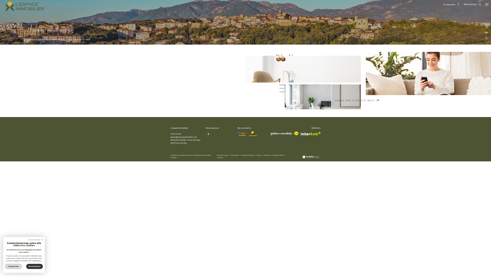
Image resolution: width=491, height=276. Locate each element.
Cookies (220, 157)
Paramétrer (13, 266)
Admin (259, 155)
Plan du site (235, 155)
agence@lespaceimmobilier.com (183, 137)
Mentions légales (247, 155)
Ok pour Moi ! (34, 266)
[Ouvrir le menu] (487, 4)
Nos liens (267, 155)
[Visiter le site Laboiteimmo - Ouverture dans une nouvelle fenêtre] (311, 157)
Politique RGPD (278, 155)
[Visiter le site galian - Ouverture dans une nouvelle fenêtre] (281, 133)
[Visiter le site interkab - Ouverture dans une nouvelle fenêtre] (311, 133)
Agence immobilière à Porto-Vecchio (47, 39)
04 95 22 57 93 (175, 134)
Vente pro (71, 39)
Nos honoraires (222, 155)
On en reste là (34, 240)
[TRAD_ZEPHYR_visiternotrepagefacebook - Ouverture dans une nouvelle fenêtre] (208, 134)
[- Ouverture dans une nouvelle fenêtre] (242, 133)
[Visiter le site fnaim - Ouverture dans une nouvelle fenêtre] (296, 133)
